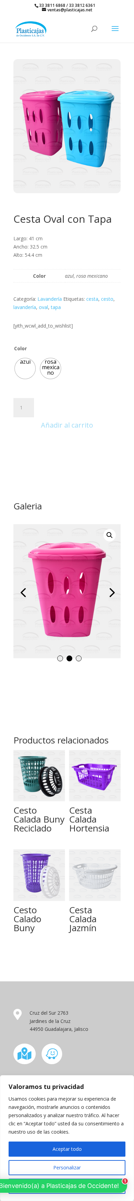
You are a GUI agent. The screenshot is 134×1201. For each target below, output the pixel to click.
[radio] (25, 368)
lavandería (24, 307)
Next (110, 592)
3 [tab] (79, 658)
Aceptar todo (67, 1149)
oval (43, 307)
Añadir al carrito (67, 425)
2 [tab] (69, 658)
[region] (67, 1138)
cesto (107, 299)
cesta (92, 299)
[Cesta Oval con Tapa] (67, 191)
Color (20, 348)
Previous (23, 592)
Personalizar (67, 1167)
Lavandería (49, 299)
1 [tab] (60, 658)
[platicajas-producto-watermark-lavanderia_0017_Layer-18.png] (67, 591)
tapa (56, 307)
